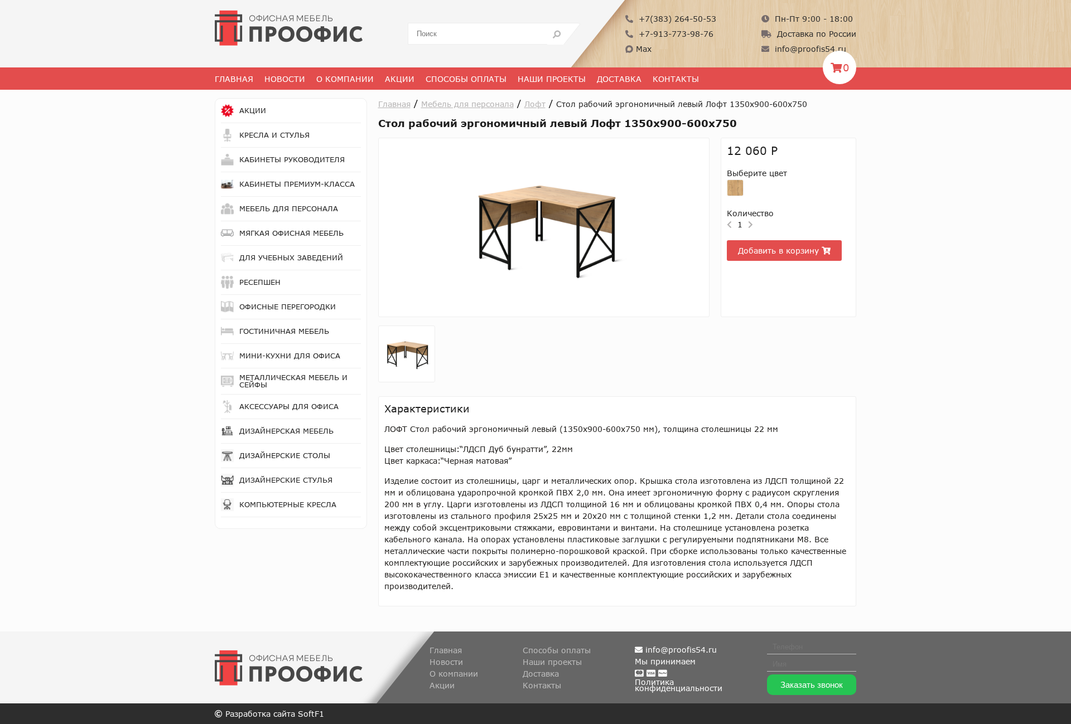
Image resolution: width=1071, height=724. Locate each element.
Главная (234, 79)
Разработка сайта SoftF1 (273, 713)
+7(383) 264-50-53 (676, 18)
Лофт (535, 104)
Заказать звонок (811, 684)
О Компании (345, 79)
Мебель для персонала (467, 104)
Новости (284, 79)
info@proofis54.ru (809, 49)
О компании (454, 673)
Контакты (676, 79)
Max (642, 49)
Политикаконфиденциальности (678, 685)
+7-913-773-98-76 (674, 33)
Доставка (619, 79)
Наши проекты (552, 79)
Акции (399, 79)
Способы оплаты (466, 79)
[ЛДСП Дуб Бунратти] (735, 187)
